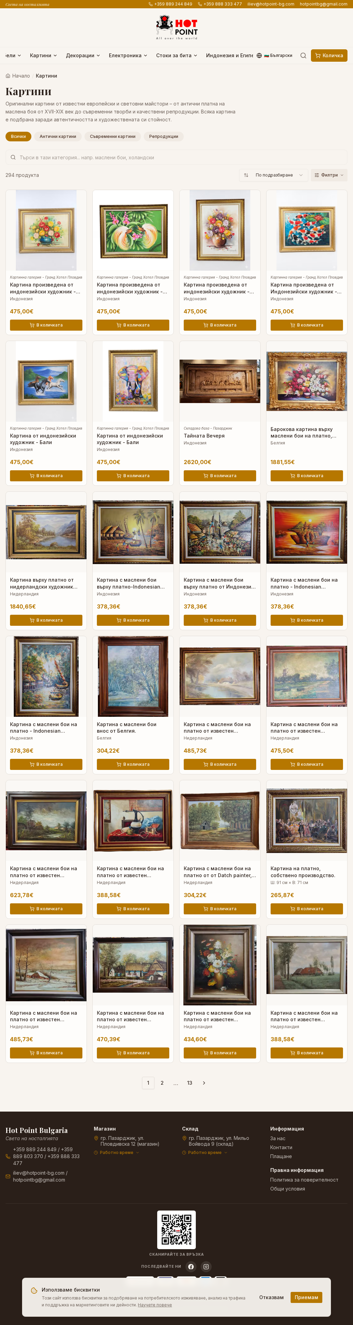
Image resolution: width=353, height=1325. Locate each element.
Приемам (306, 1297)
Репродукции (163, 136)
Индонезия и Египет (231, 55)
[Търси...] (303, 55)
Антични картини (58, 136)
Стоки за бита (174, 55)
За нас (277, 1138)
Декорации (80, 55)
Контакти (281, 1147)
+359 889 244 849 (173, 4)
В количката (50, 325)
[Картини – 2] (204, 1083)
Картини (40, 55)
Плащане (281, 1156)
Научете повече (155, 1304)
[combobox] (273, 175)
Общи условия (287, 1189)
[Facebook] (190, 1266)
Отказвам (271, 1297)
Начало (21, 76)
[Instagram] (206, 1266)
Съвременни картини (112, 136)
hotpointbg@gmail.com (323, 4)
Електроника (125, 55)
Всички (18, 136)
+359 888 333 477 (222, 4)
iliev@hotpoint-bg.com (271, 4)
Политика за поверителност (304, 1180)
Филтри (329, 175)
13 (189, 1083)
